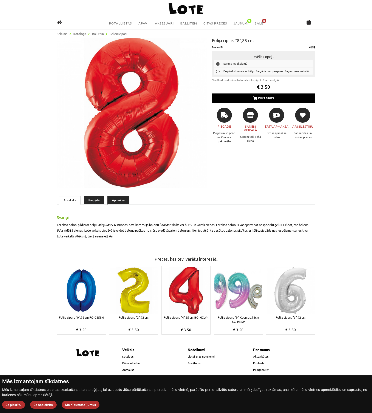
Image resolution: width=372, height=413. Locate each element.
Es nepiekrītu (43, 405)
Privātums (194, 363)
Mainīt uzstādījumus (80, 405)
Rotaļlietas (120, 23)
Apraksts (70, 200)
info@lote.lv (261, 370)
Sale (259, 23)
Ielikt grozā (266, 98)
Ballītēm (188, 23)
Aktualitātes (261, 356)
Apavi (143, 23)
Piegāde (94, 200)
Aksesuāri (164, 23)
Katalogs (79, 34)
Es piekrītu (14, 405)
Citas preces (215, 23)
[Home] (59, 22)
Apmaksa (118, 200)
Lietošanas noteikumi (201, 356)
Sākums (62, 34)
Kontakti (258, 363)
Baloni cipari (118, 34)
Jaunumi (241, 23)
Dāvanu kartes (131, 363)
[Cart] (308, 22)
